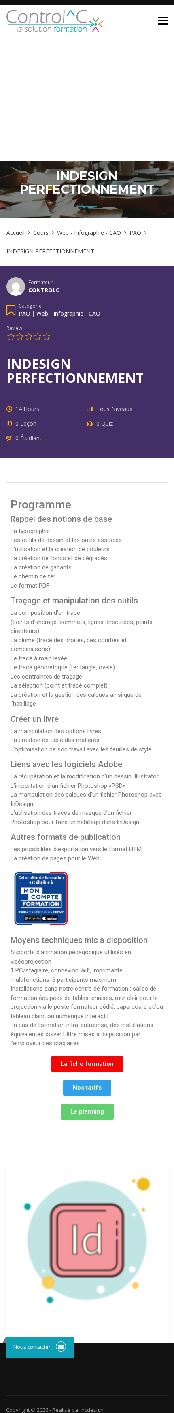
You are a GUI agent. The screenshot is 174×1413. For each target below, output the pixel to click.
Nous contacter (32, 1346)
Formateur (40, 282)
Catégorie (30, 305)
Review (14, 328)
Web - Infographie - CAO (68, 313)
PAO (24, 313)
